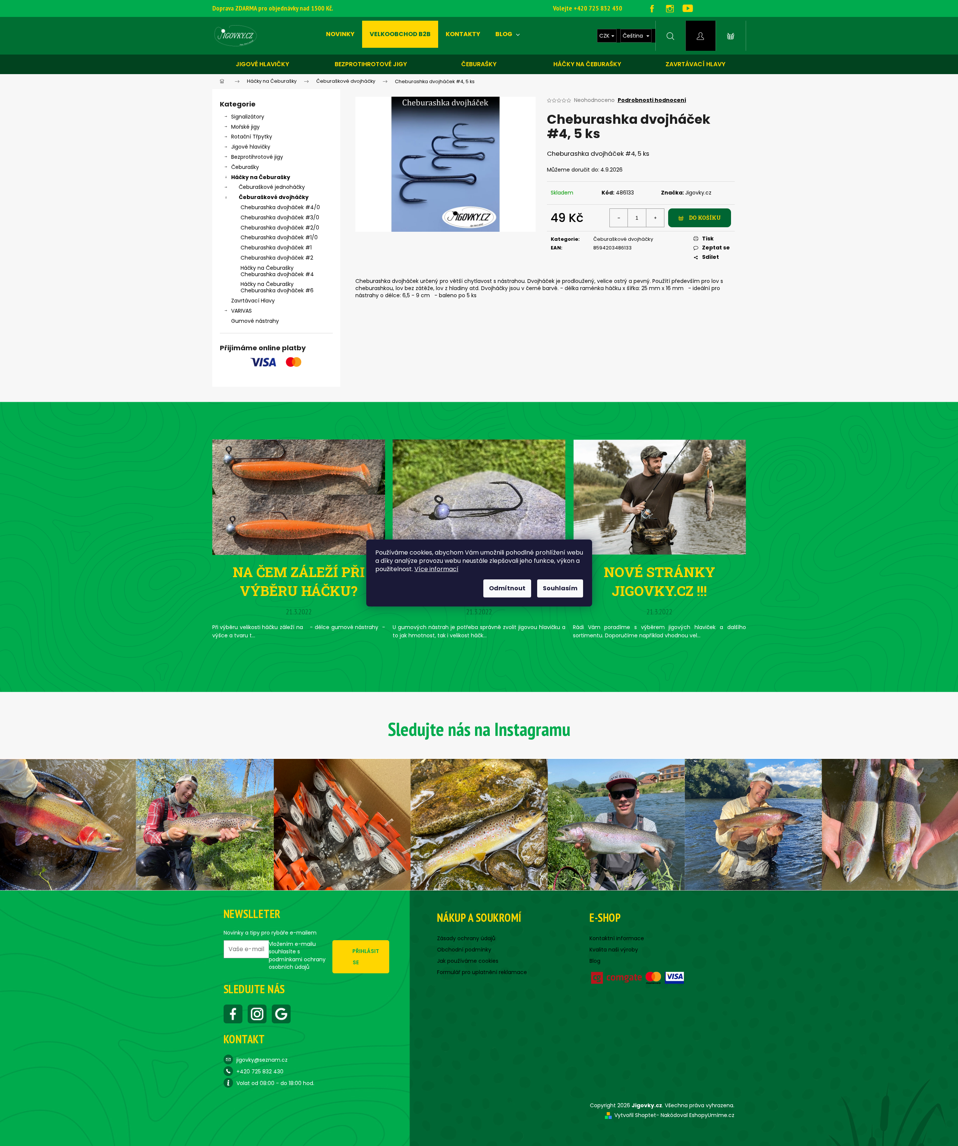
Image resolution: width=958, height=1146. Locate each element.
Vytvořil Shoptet (635, 1115)
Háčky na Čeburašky (260, 177)
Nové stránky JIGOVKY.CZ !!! (659, 581)
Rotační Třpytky (251, 136)
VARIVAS (241, 311)
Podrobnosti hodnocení (652, 100)
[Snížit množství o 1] (619, 218)
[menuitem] (340, 34)
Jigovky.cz (698, 192)
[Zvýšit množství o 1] (655, 218)
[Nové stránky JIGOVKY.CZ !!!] (659, 496)
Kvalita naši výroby (613, 949)
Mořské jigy (245, 127)
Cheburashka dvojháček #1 (276, 247)
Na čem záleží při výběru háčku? (299, 581)
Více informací (436, 569)
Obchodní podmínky (464, 949)
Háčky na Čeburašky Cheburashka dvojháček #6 (277, 287)
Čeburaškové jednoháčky (272, 187)
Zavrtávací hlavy (695, 64)
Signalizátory (247, 116)
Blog (594, 961)
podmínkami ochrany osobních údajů (297, 963)
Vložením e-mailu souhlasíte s (297, 955)
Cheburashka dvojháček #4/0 (280, 207)
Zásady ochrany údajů (466, 938)
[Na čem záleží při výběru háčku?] (298, 496)
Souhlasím (560, 588)
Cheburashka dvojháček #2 (277, 257)
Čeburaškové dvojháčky (274, 197)
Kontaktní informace (616, 938)
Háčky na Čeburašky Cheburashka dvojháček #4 (277, 271)
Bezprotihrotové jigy (371, 64)
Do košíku (705, 217)
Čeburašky (479, 64)
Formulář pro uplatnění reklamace (482, 972)
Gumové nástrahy (255, 321)
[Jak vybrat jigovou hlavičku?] (479, 496)
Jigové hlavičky (262, 64)
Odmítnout (507, 588)
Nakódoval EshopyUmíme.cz (697, 1115)
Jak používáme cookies (467, 961)
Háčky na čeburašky (587, 64)
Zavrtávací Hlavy (253, 300)
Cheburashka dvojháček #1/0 (279, 237)
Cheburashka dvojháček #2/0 (280, 227)
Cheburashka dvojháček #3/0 (280, 217)
